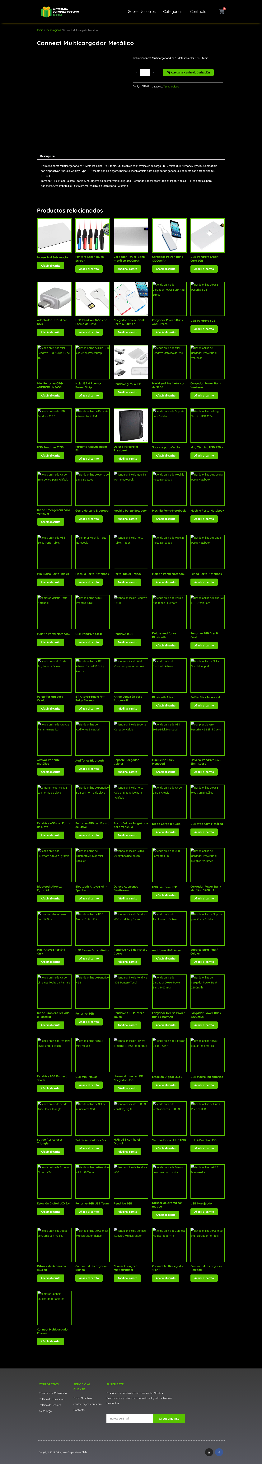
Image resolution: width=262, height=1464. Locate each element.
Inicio (40, 30)
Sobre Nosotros (142, 11)
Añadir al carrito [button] (50, 265)
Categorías (172, 11)
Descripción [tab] (47, 156)
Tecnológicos (53, 30)
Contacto (198, 11)
